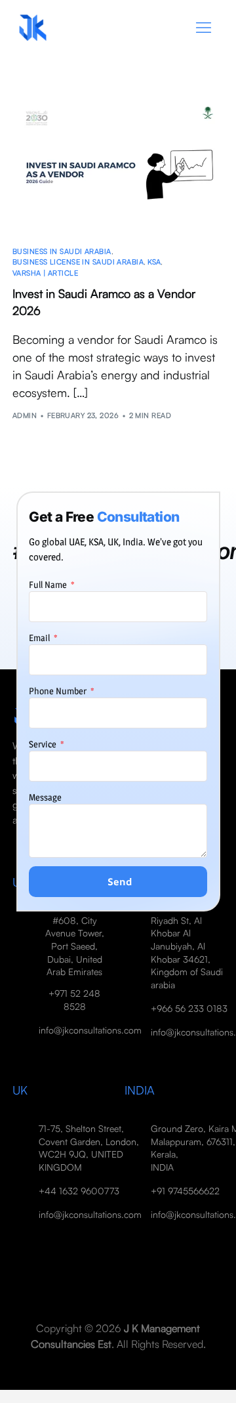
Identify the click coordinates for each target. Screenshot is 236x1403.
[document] (118, 701)
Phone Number (58, 690)
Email (40, 637)
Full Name (49, 584)
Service (43, 743)
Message (45, 797)
